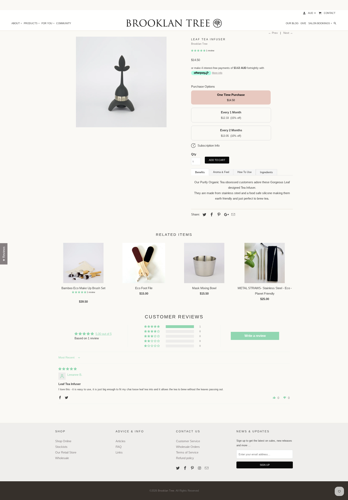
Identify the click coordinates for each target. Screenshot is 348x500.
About (16, 23)
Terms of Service (187, 452)
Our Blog (292, 23)
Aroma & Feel (221, 172)
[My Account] (304, 13)
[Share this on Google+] (225, 215)
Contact (329, 13)
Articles (120, 441)
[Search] (335, 23)
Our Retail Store (65, 452)
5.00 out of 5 (103, 333)
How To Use (244, 172)
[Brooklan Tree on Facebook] (185, 468)
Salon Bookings (320, 23)
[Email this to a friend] (232, 215)
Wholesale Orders (188, 446)
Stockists (61, 446)
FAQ (119, 446)
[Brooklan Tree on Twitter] (178, 468)
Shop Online (63, 441)
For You (47, 23)
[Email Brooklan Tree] (207, 468)
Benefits (200, 172)
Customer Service (188, 441)
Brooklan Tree (199, 43)
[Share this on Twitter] (204, 215)
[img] (67, 369)
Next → (288, 32)
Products (31, 23)
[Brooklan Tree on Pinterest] (193, 468)
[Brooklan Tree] (174, 23)
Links (119, 452)
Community (63, 23)
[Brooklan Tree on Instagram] (200, 468)
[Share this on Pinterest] (218, 215)
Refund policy (185, 458)
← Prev (273, 32)
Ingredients (266, 172)
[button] (198, 50)
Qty (193, 154)
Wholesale (62, 458)
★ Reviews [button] (3, 253)
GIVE (303, 23)
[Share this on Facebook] (211, 215)
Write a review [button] (255, 335)
